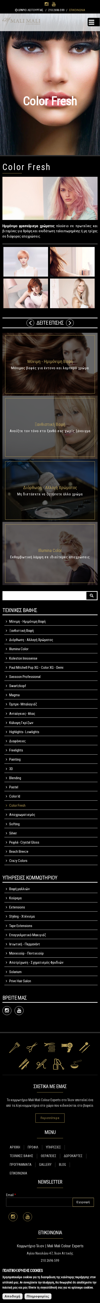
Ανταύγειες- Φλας (22, 713)
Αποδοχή (12, 1296)
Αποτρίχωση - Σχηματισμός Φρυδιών (36, 962)
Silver (13, 833)
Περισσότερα (50, 1118)
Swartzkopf (17, 686)
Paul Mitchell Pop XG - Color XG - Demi (36, 667)
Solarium (15, 972)
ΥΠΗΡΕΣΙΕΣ (53, 1147)
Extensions (17, 907)
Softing (14, 824)
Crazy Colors (18, 861)
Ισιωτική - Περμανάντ (24, 944)
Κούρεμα (15, 898)
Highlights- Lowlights (24, 732)
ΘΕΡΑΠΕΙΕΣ (48, 1156)
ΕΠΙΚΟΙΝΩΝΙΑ (77, 10)
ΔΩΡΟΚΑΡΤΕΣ (73, 1156)
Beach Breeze (18, 851)
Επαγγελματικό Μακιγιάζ (27, 935)
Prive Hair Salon (20, 981)
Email (11, 1195)
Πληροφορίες (38, 1296)
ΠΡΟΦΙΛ (33, 1147)
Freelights (16, 750)
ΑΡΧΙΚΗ (15, 1147)
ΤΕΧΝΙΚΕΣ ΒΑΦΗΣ (21, 1156)
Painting (15, 759)
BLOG (62, 1165)
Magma (14, 695)
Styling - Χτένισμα (22, 916)
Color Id (14, 796)
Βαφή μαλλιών (19, 889)
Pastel (13, 787)
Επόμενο (70, 323)
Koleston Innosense (23, 658)
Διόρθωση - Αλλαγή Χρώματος (50, 487)
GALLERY (45, 1165)
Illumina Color (50, 550)
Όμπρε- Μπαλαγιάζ (23, 704)
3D (11, 769)
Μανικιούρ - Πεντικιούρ (26, 953)
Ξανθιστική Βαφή (50, 424)
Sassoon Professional (25, 677)
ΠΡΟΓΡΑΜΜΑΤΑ (21, 1165)
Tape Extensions (20, 926)
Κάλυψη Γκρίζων (21, 723)
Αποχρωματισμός (22, 814)
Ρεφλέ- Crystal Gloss (24, 842)
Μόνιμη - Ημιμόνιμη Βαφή (50, 361)
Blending (15, 778)
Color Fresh (17, 805)
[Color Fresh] (25, 262)
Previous (30, 323)
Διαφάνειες (17, 741)
